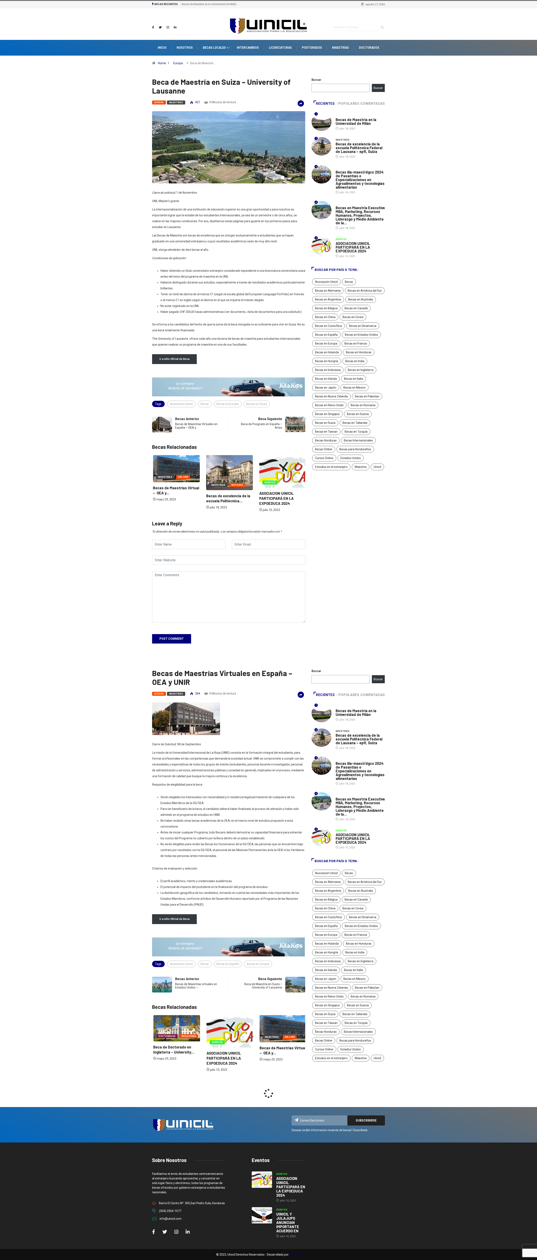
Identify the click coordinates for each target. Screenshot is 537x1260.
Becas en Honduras (358, 352)
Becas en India (354, 361)
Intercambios (248, 47)
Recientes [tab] (325, 104)
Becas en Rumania (363, 405)
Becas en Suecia (358, 414)
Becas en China (325, 317)
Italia (339, 115)
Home (162, 63)
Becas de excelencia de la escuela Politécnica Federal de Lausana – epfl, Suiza (359, 148)
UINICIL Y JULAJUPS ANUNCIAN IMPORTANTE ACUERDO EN (287, 1222)
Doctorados (369, 47)
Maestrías (340, 47)
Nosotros (185, 47)
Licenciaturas (280, 47)
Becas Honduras (326, 440)
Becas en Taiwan (326, 431)
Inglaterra (187, 1036)
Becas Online (323, 449)
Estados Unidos (350, 458)
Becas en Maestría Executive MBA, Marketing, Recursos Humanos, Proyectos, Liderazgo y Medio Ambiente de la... (360, 215)
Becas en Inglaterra (360, 370)
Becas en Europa (227, 404)
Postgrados (312, 47)
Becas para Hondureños (355, 449)
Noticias (236, 485)
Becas (205, 404)
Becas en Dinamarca (362, 326)
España (340, 203)
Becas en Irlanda (326, 378)
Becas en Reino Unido (329, 405)
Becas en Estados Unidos (361, 334)
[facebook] (153, 27)
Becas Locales (214, 47)
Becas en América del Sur (365, 290)
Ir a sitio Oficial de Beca (174, 358)
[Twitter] (160, 27)
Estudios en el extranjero (331, 467)
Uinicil (377, 467)
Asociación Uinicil (181, 404)
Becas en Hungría (326, 361)
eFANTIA (295, 1254)
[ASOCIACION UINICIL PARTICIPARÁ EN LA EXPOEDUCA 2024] (262, 1179)
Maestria (360, 467)
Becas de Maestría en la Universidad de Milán (209, 4)
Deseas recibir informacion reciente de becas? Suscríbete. (330, 1130)
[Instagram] (168, 27)
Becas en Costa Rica (328, 326)
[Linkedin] (175, 27)
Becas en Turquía (356, 431)
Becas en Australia (360, 299)
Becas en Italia (353, 378)
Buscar (316, 79)
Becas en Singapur (327, 414)
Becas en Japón (325, 387)
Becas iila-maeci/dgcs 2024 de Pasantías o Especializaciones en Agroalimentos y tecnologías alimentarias (360, 179)
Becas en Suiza (256, 404)
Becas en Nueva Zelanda (331, 396)
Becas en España (326, 334)
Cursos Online (324, 458)
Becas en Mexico (354, 387)
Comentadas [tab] (373, 104)
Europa (178, 63)
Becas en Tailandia (355, 422)
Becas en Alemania (328, 290)
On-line (182, 477)
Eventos (269, 482)
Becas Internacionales (358, 440)
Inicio (162, 47)
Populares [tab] (348, 104)
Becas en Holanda (327, 352)
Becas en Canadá (356, 308)
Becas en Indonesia (328, 370)
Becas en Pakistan (367, 396)
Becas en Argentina (328, 299)
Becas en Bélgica (326, 308)
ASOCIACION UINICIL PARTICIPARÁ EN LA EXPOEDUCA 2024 (275, 498)
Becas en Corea (353, 317)
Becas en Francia (355, 343)
